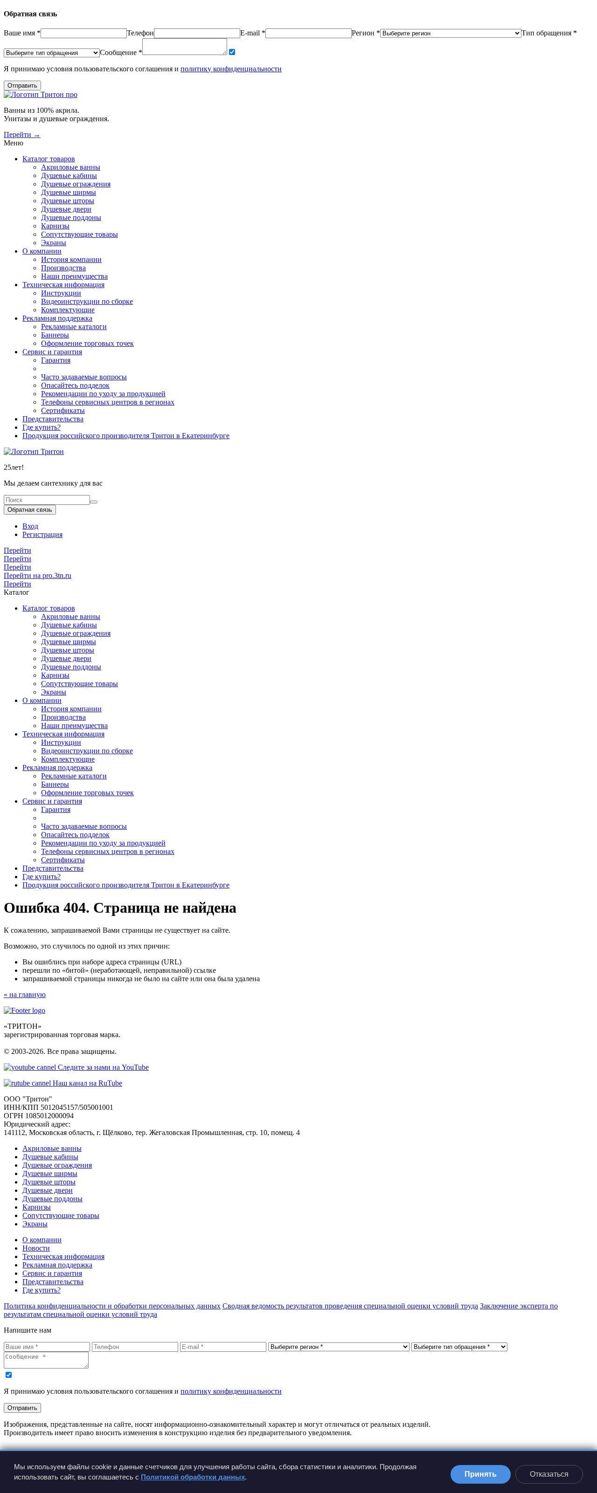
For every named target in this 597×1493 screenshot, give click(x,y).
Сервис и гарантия (52, 352)
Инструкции (61, 293)
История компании (71, 259)
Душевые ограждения (76, 184)
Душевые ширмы (68, 192)
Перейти (17, 550)
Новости (36, 1248)
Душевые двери (66, 209)
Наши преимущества (74, 276)
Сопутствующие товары (79, 234)
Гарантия (55, 360)
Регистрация (42, 534)
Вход (30, 526)
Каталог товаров (48, 159)
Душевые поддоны (71, 217)
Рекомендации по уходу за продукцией (103, 394)
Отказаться (549, 1474)
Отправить (22, 85)
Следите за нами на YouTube (102, 1067)
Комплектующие (68, 310)
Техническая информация (63, 285)
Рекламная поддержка (57, 318)
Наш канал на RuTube (86, 1083)
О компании (42, 251)
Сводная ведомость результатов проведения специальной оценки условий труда (350, 1306)
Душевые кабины (69, 175)
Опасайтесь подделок (75, 385)
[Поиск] (93, 502)
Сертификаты (63, 410)
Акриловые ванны (70, 167)
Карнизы (55, 226)
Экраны (53, 243)
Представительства (52, 419)
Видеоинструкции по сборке (87, 301)
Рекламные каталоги (74, 326)
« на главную (25, 994)
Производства (63, 268)
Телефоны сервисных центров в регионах (107, 402)
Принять (481, 1474)
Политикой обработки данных (193, 1477)
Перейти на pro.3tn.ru (37, 575)
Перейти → (22, 134)
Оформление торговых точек (87, 343)
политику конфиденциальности (231, 69)
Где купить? (41, 427)
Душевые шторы (67, 201)
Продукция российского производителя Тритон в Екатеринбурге (125, 436)
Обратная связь (29, 509)
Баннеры (55, 335)
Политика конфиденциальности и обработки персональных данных (112, 1306)
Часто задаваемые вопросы (84, 377)
